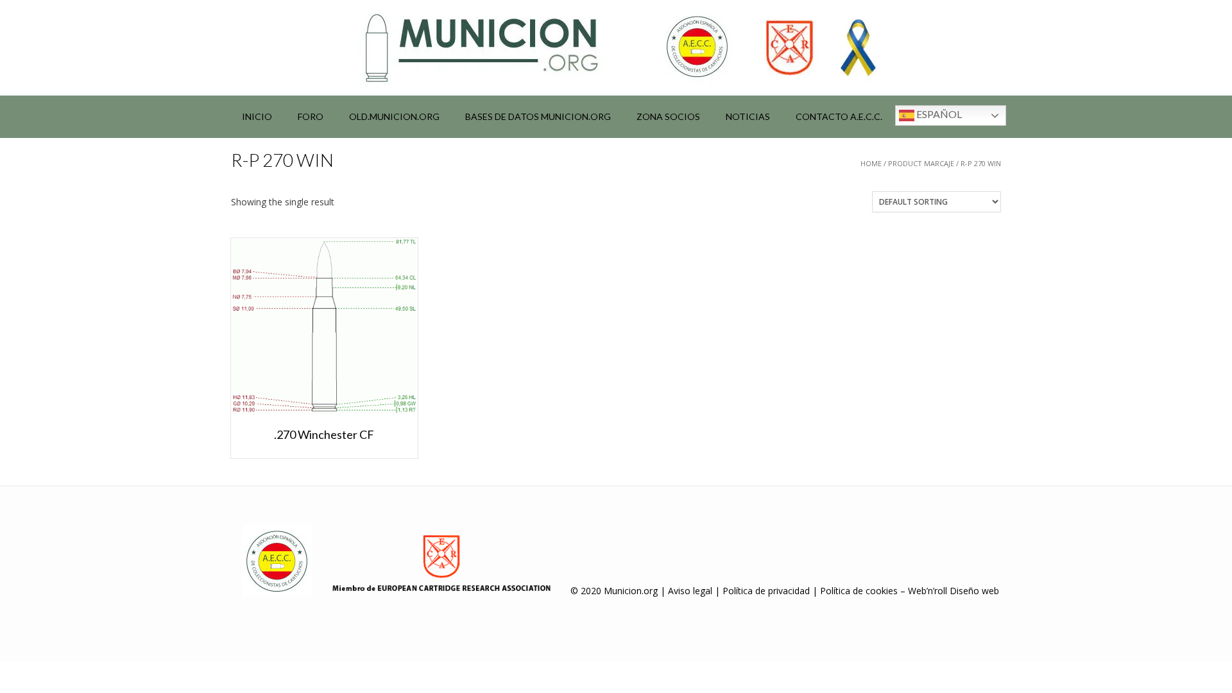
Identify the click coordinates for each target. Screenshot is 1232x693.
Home (871, 163)
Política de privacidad (766, 591)
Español (938, 114)
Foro (310, 116)
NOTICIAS (748, 116)
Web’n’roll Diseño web (953, 591)
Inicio (257, 116)
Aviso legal (690, 591)
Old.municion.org (394, 116)
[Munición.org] (616, 47)
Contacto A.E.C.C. (839, 116)
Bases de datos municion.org (538, 116)
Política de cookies (859, 591)
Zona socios (668, 116)
